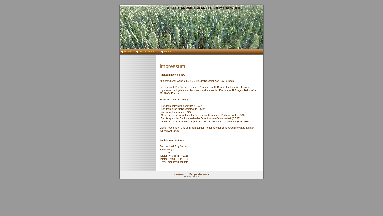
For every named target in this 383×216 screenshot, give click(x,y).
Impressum (179, 174)
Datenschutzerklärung (199, 174)
